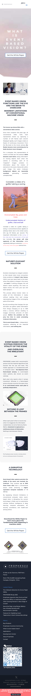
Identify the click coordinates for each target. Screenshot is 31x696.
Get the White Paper (15, 55)
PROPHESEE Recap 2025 (10, 594)
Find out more (16, 694)
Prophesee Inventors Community (13, 626)
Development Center (9, 634)
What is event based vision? (11, 628)
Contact (5, 639)
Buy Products (7, 623)
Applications (7, 631)
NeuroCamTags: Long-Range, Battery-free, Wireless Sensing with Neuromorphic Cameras (14, 608)
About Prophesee (8, 636)
